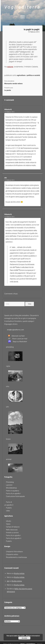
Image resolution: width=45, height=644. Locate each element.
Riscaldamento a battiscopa (16, 557)
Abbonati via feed (18, 336)
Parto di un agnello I (13, 493)
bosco (8, 439)
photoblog (10, 347)
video (8, 511)
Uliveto (8, 521)
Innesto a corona (12, 532)
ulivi (7, 407)
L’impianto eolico (12, 554)
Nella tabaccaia (12, 530)
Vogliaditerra (22, 7)
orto (7, 386)
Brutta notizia (19, 573)
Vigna (8, 524)
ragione (10, 67)
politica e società (33, 75)
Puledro (9, 508)
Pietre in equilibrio (12, 491)
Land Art (9, 485)
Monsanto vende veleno (13, 83)
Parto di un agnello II (13, 538)
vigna (8, 366)
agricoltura (21, 75)
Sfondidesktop (11, 488)
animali (8, 459)
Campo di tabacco (13, 527)
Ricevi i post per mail (19, 339)
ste (5, 178)
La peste (7, 90)
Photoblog (10, 482)
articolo (36, 236)
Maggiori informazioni (33, 635)
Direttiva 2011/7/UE (13, 148)
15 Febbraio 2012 (33, 32)
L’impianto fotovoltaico (14, 551)
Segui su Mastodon (20, 341)
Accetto (24, 638)
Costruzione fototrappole (15, 496)
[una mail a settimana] (8, 339)
